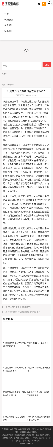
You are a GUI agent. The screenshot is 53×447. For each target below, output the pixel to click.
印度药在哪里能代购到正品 (16, 307)
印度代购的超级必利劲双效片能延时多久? (38, 418)
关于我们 (8, 25)
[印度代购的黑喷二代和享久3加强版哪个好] (14, 332)
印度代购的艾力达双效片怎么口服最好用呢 (14, 369)
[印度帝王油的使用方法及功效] (38, 356)
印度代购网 (10, 4)
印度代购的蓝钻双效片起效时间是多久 (21, 312)
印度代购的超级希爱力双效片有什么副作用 (14, 393)
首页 (6, 14)
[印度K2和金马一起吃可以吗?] (38, 332)
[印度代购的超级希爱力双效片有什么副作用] (14, 381)
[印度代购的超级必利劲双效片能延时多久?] (38, 406)
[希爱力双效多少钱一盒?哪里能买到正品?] (38, 381)
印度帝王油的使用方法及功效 (38, 369)
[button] (39, 4)
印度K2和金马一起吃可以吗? (37, 344)
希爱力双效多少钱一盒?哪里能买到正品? (38, 393)
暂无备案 (29, 444)
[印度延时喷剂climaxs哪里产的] (14, 406)
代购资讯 (8, 20)
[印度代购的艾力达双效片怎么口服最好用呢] (14, 356)
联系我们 (8, 31)
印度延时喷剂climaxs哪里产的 (14, 418)
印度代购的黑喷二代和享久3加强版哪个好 (14, 344)
